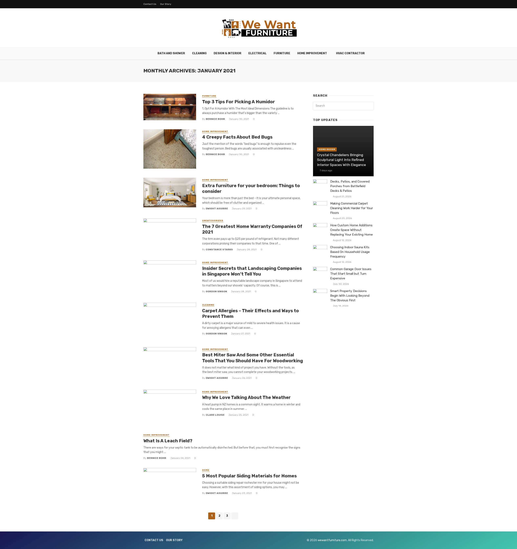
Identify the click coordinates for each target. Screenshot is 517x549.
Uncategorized (212, 220)
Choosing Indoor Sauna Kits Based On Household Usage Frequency (350, 251)
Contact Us (149, 4)
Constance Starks (219, 249)
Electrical (257, 53)
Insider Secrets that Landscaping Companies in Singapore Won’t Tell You (252, 271)
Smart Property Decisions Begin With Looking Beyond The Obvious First (349, 295)
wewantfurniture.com (332, 540)
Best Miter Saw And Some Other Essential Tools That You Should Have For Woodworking (252, 357)
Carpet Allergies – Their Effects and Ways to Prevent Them (250, 313)
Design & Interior (227, 53)
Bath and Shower (171, 53)
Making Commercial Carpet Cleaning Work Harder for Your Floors (351, 208)
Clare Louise (215, 414)
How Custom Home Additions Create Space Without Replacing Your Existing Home (351, 229)
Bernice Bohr (215, 119)
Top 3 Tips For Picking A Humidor (238, 101)
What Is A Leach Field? (167, 440)
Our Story (165, 4)
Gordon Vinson (216, 291)
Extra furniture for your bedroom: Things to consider (251, 188)
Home (205, 470)
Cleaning (199, 53)
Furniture (282, 53)
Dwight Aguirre (217, 208)
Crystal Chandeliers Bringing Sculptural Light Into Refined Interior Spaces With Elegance (341, 160)
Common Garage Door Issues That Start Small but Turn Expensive (350, 273)
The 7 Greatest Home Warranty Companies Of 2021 (252, 229)
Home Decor (327, 149)
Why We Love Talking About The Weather (246, 397)
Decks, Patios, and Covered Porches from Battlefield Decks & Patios (350, 186)
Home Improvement (312, 53)
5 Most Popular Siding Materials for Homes (249, 475)
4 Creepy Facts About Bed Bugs (237, 137)
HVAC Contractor (350, 53)
